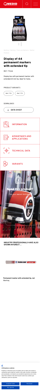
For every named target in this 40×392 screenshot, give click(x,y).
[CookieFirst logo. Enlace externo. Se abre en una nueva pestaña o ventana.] (2, 366)
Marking (6, 50)
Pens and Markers (23, 50)
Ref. (8, 93)
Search (21, 222)
